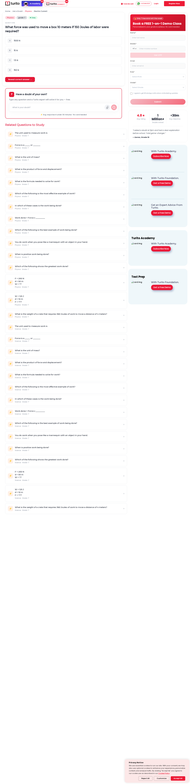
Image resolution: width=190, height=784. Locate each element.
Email (132, 61)
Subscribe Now (161, 156)
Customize (161, 778)
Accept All (178, 778)
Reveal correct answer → (20, 79)
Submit (157, 102)
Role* (132, 72)
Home (7, 11)
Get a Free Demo (162, 183)
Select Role (137, 76)
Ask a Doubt (18, 11)
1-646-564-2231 (128, 4)
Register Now (174, 4)
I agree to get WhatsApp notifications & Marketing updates (155, 93)
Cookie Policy (164, 773)
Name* (133, 33)
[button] (63, 40)
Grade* (133, 82)
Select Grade (137, 87)
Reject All (145, 778)
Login (156, 4)
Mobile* (133, 44)
